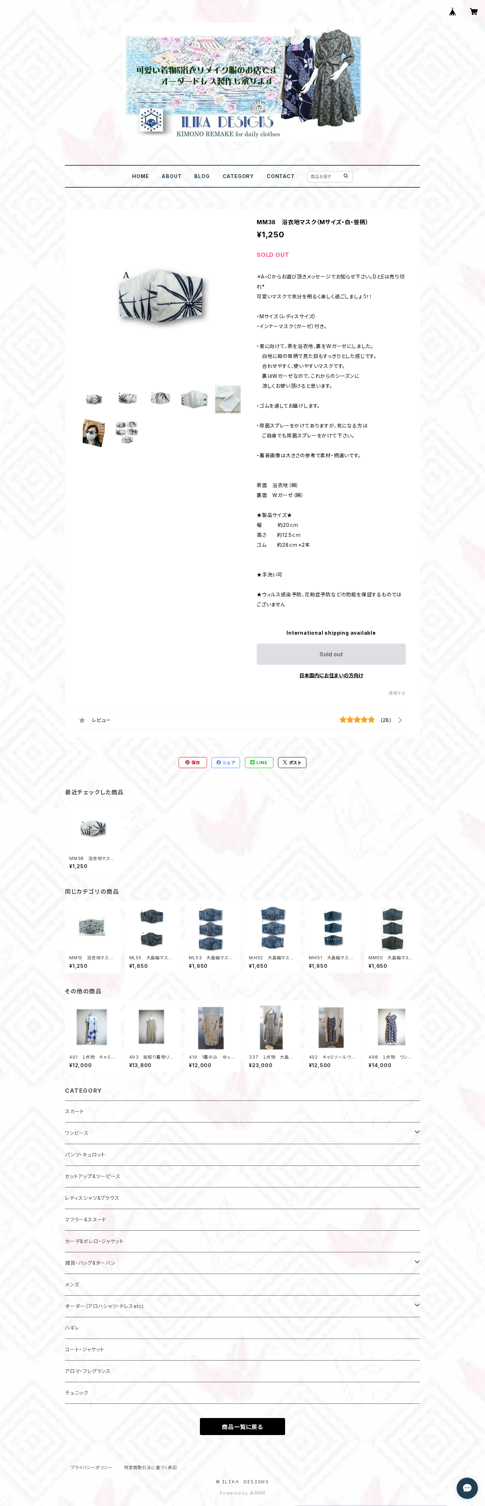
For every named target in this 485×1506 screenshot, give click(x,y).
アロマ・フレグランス (88, 1371)
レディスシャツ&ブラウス (92, 1198)
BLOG (201, 176)
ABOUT (171, 176)
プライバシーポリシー (92, 1467)
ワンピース (77, 1133)
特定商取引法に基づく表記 (150, 1467)
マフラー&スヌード (86, 1220)
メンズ (72, 1284)
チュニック (76, 1393)
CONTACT (281, 176)
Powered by (235, 1493)
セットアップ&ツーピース (93, 1176)
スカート (74, 1111)
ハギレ (72, 1328)
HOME (140, 176)
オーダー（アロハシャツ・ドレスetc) (104, 1306)
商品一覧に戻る (242, 1426)
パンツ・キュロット (85, 1155)
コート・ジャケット (84, 1349)
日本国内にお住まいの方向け (331, 675)
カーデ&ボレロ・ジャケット (94, 1241)
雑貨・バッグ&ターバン (90, 1263)
